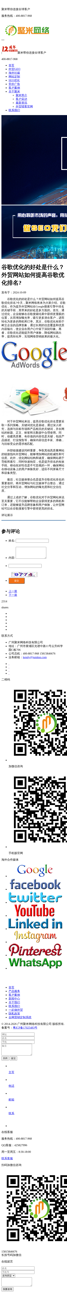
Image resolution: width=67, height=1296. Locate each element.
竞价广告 (14, 84)
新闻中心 (14, 998)
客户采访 (21, 98)
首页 (11, 65)
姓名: (12, 540)
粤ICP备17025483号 (25, 1027)
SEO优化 (14, 80)
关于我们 (14, 1002)
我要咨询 (7, 1289)
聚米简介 (21, 95)
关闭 (5, 1058)
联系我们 (14, 110)
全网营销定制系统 (20, 1017)
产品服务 (14, 991)
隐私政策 (14, 1013)
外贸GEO (14, 69)
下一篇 (13, 594)
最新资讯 (21, 102)
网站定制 (14, 76)
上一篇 (13, 591)
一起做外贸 (16, 1009)
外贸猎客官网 (24, 106)
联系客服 (7, 1158)
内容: (12, 557)
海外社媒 (14, 72)
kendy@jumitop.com (35, 657)
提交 (16, 580)
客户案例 (14, 87)
